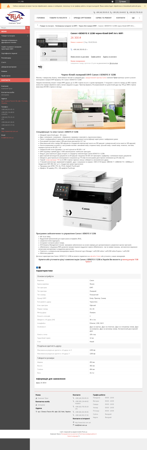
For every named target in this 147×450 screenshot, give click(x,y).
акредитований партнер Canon (96, 78)
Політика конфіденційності (88, 434)
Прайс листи (5, 76)
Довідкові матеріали (8, 67)
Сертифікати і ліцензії (9, 53)
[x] (40, 268)
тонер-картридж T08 (52, 160)
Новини (4, 71)
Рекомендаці (6, 58)
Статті (3, 62)
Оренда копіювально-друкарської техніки (9, 41)
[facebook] (37, 268)
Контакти (120, 18)
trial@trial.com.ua (7, 138)
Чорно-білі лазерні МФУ (88, 26)
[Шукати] (27, 27)
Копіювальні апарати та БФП (66, 26)
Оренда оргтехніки (82, 18)
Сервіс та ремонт (104, 18)
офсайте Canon (95, 256)
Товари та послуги (8, 36)
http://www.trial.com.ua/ (9, 131)
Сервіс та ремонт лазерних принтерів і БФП (11, 48)
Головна (41, 18)
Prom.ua (84, 432)
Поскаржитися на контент (69, 434)
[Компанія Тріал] (15, 16)
